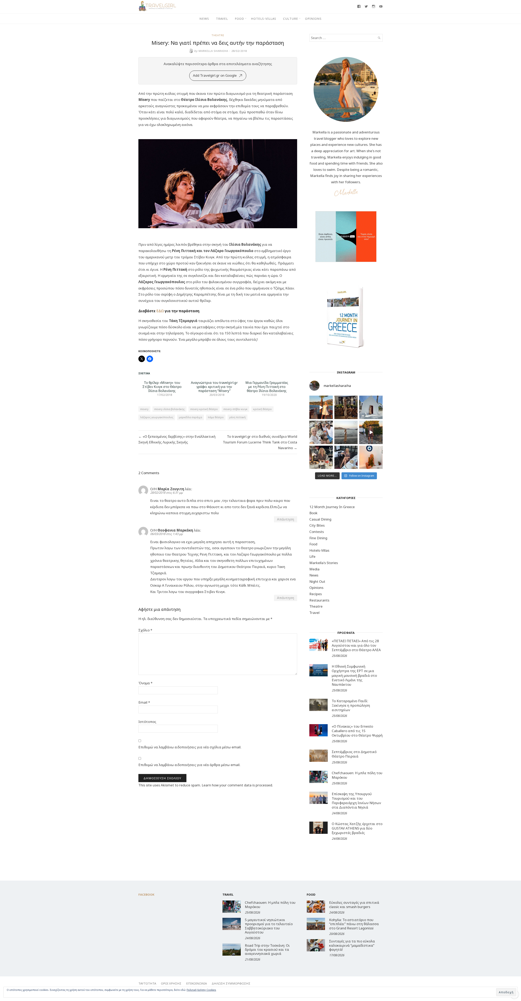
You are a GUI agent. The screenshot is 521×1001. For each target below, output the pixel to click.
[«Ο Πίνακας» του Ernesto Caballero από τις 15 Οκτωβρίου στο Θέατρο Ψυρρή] (318, 730)
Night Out (317, 581)
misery (144, 409)
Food (239, 18)
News (204, 18)
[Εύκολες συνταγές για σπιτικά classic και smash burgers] (316, 907)
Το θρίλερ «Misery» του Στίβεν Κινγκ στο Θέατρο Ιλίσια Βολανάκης (162, 387)
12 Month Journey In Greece (332, 506)
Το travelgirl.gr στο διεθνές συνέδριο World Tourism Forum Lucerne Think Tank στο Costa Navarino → (260, 442)
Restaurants (319, 600)
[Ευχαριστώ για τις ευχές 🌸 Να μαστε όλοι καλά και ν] (346, 407)
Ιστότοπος (147, 721)
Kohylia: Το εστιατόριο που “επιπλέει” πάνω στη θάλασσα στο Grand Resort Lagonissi (354, 923)
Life (312, 556)
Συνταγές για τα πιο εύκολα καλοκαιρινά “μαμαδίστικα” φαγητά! (352, 945)
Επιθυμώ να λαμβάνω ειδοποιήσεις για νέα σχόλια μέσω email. (189, 747)
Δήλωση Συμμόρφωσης (231, 983)
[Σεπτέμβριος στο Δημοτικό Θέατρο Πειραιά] (318, 756)
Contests (316, 531)
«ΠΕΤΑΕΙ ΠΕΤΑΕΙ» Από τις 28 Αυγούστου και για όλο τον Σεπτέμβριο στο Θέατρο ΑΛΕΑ (356, 645)
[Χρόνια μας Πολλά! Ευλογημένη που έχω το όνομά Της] (371, 407)
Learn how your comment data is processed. (237, 785)
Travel (222, 18)
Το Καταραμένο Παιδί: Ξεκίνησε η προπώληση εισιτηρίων (351, 705)
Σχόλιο (145, 630)
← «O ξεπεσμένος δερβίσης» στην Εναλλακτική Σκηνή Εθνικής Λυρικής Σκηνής (177, 439)
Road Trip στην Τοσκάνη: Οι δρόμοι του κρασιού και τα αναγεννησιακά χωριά (267, 949)
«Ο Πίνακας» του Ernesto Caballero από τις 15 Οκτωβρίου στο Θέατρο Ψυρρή (357, 731)
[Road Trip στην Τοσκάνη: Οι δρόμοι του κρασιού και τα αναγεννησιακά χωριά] (231, 949)
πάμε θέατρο (216, 417)
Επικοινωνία (196, 983)
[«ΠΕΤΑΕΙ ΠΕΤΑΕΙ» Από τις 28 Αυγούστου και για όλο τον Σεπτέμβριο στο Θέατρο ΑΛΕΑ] (318, 645)
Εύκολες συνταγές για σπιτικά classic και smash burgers (354, 904)
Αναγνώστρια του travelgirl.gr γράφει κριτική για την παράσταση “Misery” (214, 387)
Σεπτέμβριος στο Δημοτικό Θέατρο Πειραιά (354, 754)
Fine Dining (318, 538)
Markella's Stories (323, 562)
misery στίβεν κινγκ (235, 409)
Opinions (313, 18)
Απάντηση (285, 519)
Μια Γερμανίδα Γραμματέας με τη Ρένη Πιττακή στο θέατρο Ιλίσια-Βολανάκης (266, 387)
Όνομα (145, 683)
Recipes (315, 594)
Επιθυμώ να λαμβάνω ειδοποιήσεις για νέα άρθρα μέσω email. (189, 764)
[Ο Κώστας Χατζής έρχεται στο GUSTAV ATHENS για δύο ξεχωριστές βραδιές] (318, 828)
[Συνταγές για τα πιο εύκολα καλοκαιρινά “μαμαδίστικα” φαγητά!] (316, 945)
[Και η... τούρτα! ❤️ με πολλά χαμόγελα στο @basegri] (321, 457)
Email (144, 702)
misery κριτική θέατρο (204, 409)
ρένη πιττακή (237, 417)
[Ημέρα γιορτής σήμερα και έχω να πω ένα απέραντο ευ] (346, 457)
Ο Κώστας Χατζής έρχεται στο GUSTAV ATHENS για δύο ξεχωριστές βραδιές (357, 828)
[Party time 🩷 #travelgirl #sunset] (346, 432)
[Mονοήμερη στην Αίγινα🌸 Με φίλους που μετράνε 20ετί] (321, 432)
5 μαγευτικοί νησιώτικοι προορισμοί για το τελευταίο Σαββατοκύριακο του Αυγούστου (269, 925)
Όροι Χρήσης (171, 983)
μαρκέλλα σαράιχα (190, 417)
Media (314, 569)
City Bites (317, 525)
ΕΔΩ (160, 311)
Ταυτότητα (147, 983)
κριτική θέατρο (262, 409)
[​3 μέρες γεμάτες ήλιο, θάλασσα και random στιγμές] (371, 457)
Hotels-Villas (263, 18)
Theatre (217, 35)
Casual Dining (320, 519)
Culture (290, 18)
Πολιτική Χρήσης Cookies (201, 990)
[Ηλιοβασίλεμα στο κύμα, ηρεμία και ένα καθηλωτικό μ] (321, 407)
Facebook (146, 894)
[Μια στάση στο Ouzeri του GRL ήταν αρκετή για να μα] (371, 432)
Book (313, 513)
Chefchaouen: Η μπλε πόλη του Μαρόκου (357, 775)
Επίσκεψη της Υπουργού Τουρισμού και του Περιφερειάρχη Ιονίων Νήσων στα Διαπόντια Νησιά (356, 800)
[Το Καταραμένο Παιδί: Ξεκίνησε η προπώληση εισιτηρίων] (318, 705)
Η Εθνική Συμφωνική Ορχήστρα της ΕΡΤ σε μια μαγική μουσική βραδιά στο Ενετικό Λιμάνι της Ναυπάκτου (354, 675)
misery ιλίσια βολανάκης (169, 409)
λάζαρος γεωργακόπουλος (156, 417)
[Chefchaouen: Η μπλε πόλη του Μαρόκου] (318, 777)
